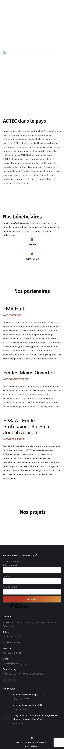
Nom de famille (10, 587)
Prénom (7, 576)
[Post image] (6, 696)
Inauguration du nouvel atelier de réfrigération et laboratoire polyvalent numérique (35, 717)
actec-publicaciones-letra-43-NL (28, 705)
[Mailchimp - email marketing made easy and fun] (19, 608)
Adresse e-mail (11, 565)
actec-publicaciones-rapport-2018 (29, 694)
